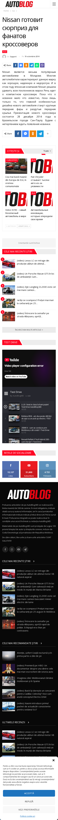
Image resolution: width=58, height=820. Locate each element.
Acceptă (29, 793)
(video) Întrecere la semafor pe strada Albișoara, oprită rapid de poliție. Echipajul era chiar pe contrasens (33, 626)
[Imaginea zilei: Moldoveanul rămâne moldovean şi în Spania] (8, 681)
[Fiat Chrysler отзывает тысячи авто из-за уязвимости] (42, 166)
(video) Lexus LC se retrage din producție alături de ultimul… (33, 262)
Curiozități (11, 160)
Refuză (29, 801)
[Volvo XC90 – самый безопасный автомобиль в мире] (16, 199)
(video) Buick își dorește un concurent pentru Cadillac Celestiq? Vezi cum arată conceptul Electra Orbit (36, 693)
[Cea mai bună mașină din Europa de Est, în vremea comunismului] (16, 166)
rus (4, 52)
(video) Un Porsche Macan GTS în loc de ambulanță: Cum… (35, 275)
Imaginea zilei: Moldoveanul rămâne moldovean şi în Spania (35, 679)
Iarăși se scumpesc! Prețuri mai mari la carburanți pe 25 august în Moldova (36, 610)
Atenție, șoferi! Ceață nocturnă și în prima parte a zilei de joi (34, 654)
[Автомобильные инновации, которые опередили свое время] (42, 199)
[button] (53, 760)
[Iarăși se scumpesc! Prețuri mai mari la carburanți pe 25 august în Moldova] (8, 303)
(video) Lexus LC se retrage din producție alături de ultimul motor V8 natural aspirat (35, 573)
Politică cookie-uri (27, 816)
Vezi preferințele (29, 809)
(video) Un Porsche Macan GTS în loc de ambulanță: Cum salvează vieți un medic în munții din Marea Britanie (35, 586)
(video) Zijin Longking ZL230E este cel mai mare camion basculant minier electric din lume (36, 599)
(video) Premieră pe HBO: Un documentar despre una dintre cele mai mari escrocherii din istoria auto (35, 668)
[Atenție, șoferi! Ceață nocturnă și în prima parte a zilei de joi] (8, 656)
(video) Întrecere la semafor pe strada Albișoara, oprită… (33, 315)
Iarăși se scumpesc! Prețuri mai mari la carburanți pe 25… (35, 302)
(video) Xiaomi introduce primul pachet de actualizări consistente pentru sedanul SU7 (34, 706)
